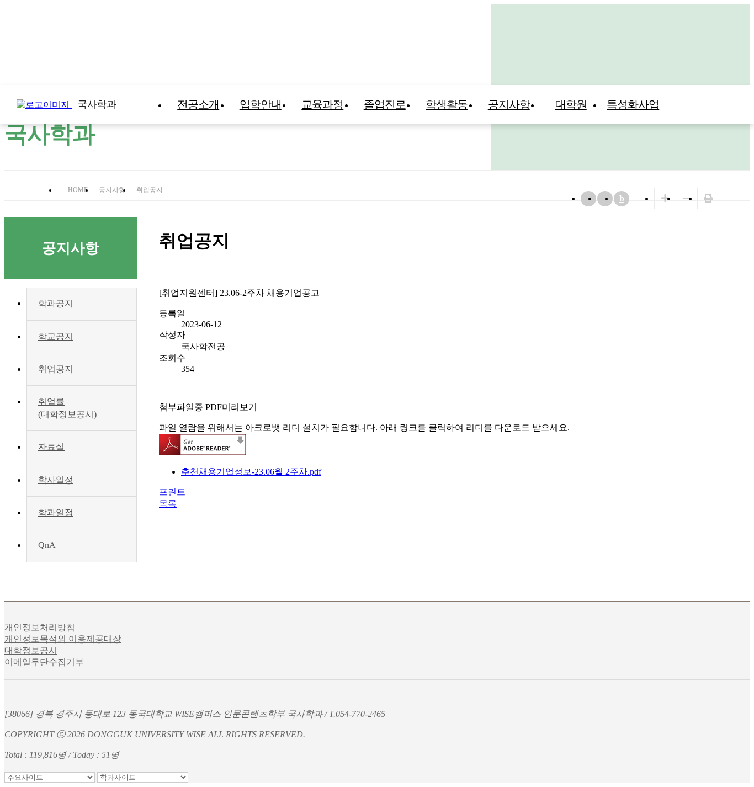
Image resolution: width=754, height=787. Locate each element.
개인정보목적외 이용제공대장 (62, 639)
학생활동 (447, 104)
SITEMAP (743, 104)
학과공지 (55, 303)
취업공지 (149, 190)
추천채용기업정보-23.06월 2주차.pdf (251, 471)
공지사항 (509, 104)
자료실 (51, 446)
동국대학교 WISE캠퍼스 (721, 104)
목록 (168, 503)
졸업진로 (385, 104)
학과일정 (55, 512)
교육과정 (322, 104)
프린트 (172, 492)
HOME (78, 190)
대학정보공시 (30, 650)
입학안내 (261, 104)
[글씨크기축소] (687, 198)
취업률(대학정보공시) (67, 407)
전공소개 (198, 104)
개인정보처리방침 (39, 627)
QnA (47, 545)
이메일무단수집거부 (44, 662)
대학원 (571, 104)
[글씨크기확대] (665, 198)
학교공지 (55, 336)
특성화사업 (633, 104)
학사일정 (55, 480)
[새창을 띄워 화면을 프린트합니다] (708, 198)
